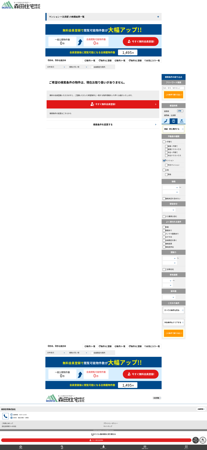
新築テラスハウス (174, 149)
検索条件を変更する (103, 124)
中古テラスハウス (174, 155)
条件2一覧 (121, 60)
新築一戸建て (173, 146)
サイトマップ (108, 426)
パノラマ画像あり (172, 233)
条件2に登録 (136, 60)
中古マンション (173, 165)
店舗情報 (200, 409)
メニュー (186, 448)
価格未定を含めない (172, 198)
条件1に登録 (106, 60)
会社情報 (156, 398)
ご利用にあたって (7, 423)
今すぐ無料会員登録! (143, 41)
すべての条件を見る (171, 310)
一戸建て (168, 141)
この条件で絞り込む (173, 95)
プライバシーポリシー (111, 423)
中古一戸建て (173, 152)
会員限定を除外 (99, 67)
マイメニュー (103, 448)
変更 (179, 111)
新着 (167, 227)
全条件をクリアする (173, 322)
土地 (167, 170)
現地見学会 (169, 247)
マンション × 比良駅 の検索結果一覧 (66, 17)
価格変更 (168, 243)
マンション (169, 160)
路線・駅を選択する (171, 129)
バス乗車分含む (171, 216)
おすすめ (168, 237)
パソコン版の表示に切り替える (105, 434)
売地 (169, 174)
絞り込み (203, 441)
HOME (20, 448)
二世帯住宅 (169, 269)
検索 (62, 448)
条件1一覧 (90, 60)
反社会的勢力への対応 (9, 426)
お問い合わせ (145, 448)
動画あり (168, 230)
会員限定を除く (171, 240)
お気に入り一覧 (153, 60)
